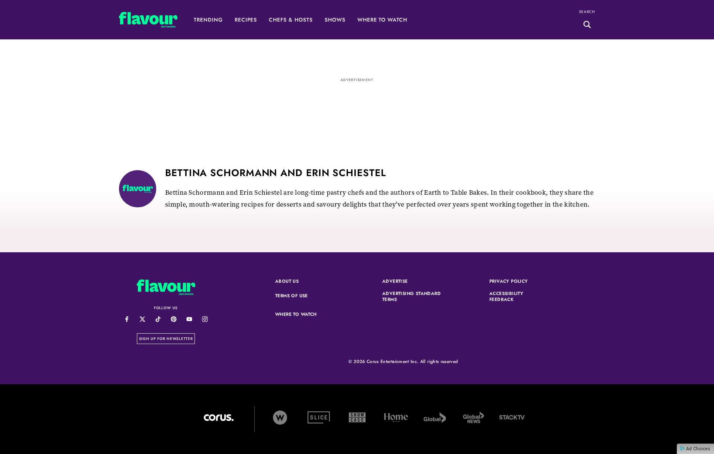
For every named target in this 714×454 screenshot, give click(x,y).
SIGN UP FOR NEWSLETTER (167, 338)
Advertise (412, 282)
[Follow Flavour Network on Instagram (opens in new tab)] (205, 319)
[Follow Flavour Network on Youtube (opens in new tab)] (189, 319)
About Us (287, 282)
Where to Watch (382, 19)
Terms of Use (305, 296)
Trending (208, 19)
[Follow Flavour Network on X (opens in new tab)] (142, 319)
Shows (335, 19)
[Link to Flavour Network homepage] (148, 22)
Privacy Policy (519, 282)
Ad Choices (697, 448)
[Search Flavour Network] (587, 25)
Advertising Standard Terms (412, 296)
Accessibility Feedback (519, 296)
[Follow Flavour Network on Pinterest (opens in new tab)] (173, 319)
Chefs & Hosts (290, 19)
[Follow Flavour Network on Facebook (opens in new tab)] (126, 319)
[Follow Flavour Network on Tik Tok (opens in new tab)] (158, 319)
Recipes (246, 19)
